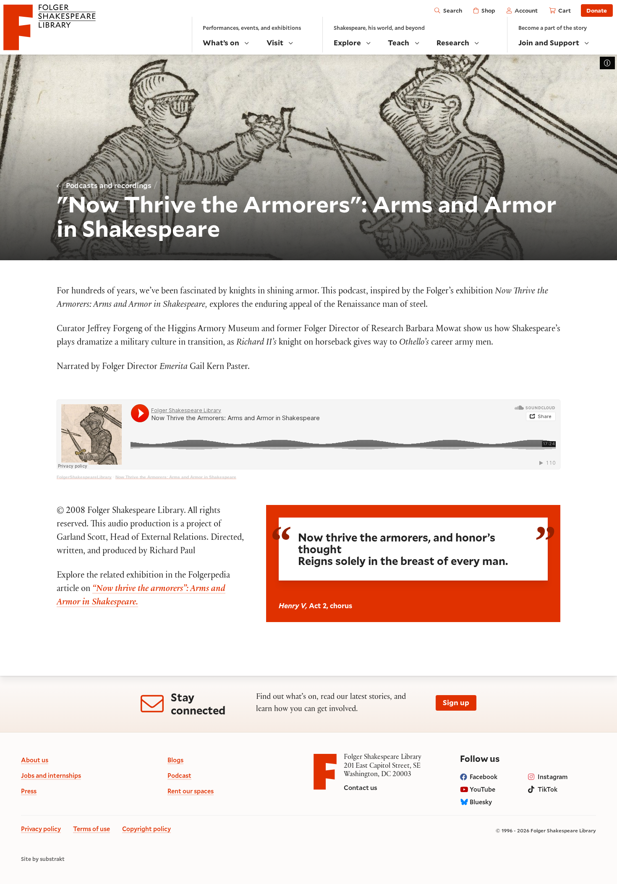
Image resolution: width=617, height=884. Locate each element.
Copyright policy (146, 829)
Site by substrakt (43, 859)
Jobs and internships (51, 775)
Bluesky (481, 802)
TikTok (547, 789)
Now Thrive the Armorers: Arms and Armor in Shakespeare (175, 477)
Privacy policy (41, 829)
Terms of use (91, 829)
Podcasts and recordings (109, 185)
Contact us (360, 787)
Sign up (456, 702)
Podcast (179, 775)
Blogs (175, 760)
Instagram (552, 777)
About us (34, 760)
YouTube (482, 789)
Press (29, 791)
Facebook (483, 777)
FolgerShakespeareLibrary (84, 477)
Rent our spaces (190, 791)
